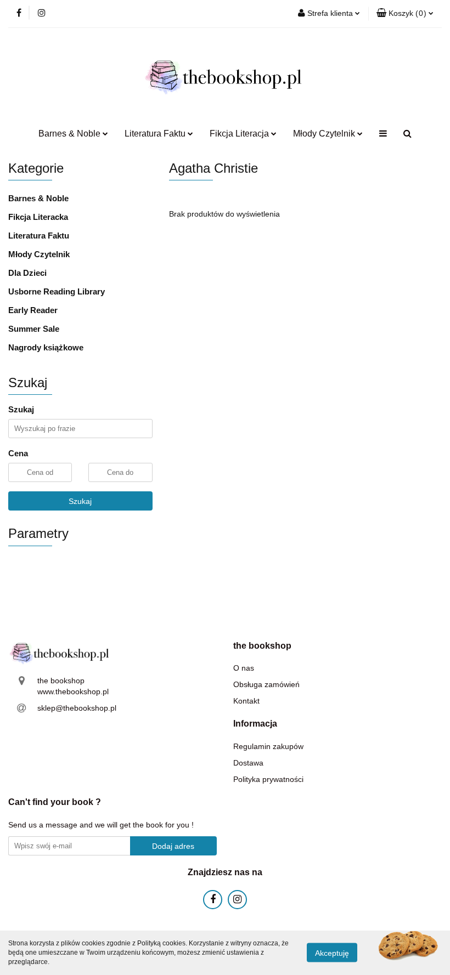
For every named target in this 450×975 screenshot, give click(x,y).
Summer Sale (33, 328)
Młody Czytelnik (39, 254)
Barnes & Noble (38, 198)
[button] (405, 13)
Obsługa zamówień (266, 684)
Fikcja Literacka (38, 217)
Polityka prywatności (268, 779)
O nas (243, 668)
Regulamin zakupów (268, 746)
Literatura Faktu (38, 235)
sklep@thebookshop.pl (76, 708)
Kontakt (246, 700)
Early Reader (33, 310)
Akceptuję (332, 953)
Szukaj (80, 501)
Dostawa (248, 762)
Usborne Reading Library (56, 291)
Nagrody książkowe (45, 347)
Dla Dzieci (27, 272)
